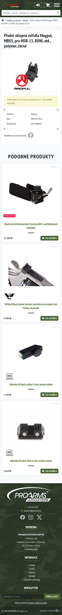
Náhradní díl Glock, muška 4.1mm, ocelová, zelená (31, 384)
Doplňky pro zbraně (14, 20)
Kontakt (32, 575)
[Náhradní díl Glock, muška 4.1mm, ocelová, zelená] (31, 353)
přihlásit (52, 596)
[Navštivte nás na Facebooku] (30, 135)
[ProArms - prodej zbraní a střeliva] (3, 20)
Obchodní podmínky (32, 579)
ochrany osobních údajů (37, 602)
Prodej (32, 568)
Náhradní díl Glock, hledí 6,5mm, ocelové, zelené (31, 460)
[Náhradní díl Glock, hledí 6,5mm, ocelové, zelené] (31, 429)
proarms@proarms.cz (32, 510)
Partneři (32, 572)
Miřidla (25, 20)
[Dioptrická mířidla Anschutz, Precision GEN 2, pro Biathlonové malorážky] (31, 193)
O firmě (32, 565)
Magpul (34, 113)
